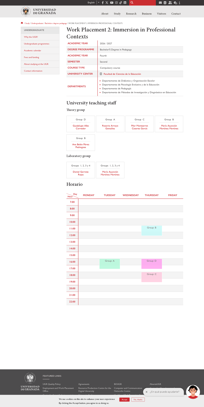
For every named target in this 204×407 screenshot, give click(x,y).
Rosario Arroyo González (110, 127)
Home (22, 23)
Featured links (52, 376)
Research (131, 13)
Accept (124, 399)
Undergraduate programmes (36, 43)
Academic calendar (32, 50)
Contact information (33, 70)
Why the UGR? (31, 37)
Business (147, 13)
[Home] (38, 11)
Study (117, 13)
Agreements (83, 384)
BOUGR (118, 384)
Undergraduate (37, 23)
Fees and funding (31, 57)
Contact (176, 13)
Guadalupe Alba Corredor (81, 127)
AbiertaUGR (155, 384)
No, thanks (138, 399)
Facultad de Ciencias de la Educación (122, 73)
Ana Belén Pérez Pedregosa (80, 146)
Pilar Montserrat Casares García (139, 127)
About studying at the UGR (36, 64)
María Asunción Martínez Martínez (169, 127)
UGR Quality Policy (52, 384)
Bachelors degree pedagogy (56, 23)
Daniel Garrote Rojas (81, 173)
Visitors (161, 13)
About (104, 13)
